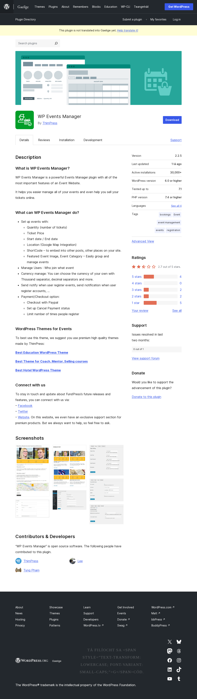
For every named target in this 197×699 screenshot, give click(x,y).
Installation (66, 140)
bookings (165, 214)
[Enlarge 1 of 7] (44, 450)
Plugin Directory (25, 19)
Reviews (44, 140)
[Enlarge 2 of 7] (44, 505)
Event (177, 214)
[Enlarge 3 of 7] (81, 450)
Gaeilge (56, 660)
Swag (122, 625)
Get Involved (125, 607)
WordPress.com (163, 607)
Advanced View (143, 241)
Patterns (54, 625)
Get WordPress (178, 6)
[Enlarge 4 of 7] (81, 495)
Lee (80, 561)
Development (92, 140)
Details (24, 140)
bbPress (158, 619)
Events (121, 613)
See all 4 (176, 205)
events (160, 230)
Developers (90, 619)
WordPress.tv (93, 625)
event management (169, 222)
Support (176, 140)
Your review (140, 310)
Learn (87, 607)
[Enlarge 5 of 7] (118, 450)
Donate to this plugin (146, 397)
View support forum (145, 358)
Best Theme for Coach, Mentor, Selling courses (51, 361)
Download (172, 119)
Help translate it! (127, 30)
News (19, 613)
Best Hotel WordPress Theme (38, 370)
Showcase (56, 607)
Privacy (20, 625)
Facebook (25, 406)
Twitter (23, 411)
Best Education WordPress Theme (41, 352)
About (19, 607)
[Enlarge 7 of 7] (118, 509)
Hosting (20, 619)
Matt (155, 613)
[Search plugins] (56, 43)
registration (173, 230)
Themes (54, 613)
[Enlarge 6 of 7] (118, 484)
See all (177, 310)
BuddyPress (160, 625)
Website (23, 417)
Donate (123, 619)
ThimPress (50, 123)
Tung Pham (31, 570)
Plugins (53, 619)
